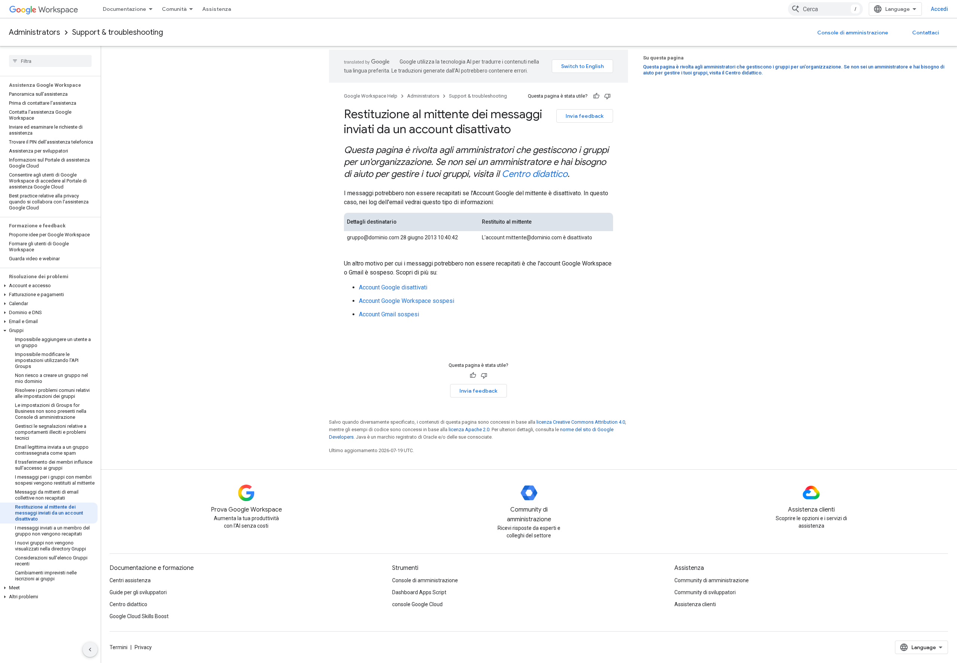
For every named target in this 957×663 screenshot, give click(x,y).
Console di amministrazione (852, 32)
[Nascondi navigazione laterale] (90, 649)
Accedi (939, 9)
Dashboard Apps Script (419, 592)
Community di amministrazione (711, 580)
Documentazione (124, 9)
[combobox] (825, 9)
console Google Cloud (417, 604)
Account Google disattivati (393, 287)
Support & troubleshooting (117, 32)
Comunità (174, 9)
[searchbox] (50, 61)
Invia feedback (585, 116)
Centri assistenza (130, 580)
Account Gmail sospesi (389, 314)
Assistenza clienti (695, 604)
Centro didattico (534, 173)
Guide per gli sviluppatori (138, 592)
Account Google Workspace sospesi (406, 300)
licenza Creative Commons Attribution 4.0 (580, 422)
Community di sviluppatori (705, 592)
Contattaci (925, 32)
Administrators (34, 32)
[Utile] (596, 96)
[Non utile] (607, 96)
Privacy (143, 647)
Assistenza (216, 9)
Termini (118, 647)
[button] (49, 285)
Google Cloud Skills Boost (139, 616)
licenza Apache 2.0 (469, 429)
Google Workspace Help (370, 96)
